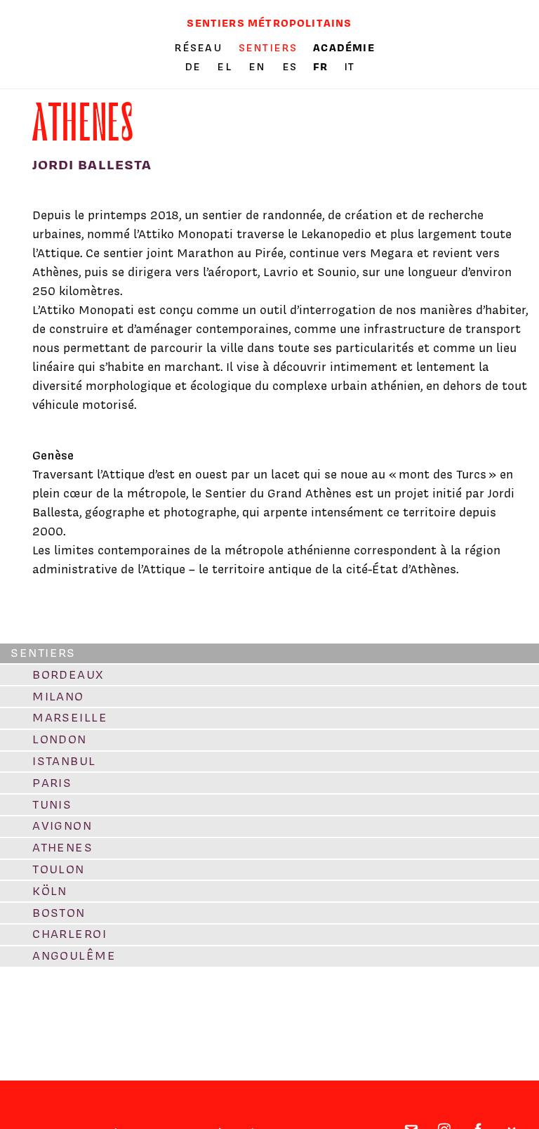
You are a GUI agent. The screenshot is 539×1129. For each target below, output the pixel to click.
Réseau (198, 48)
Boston (59, 912)
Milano (58, 696)
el (226, 67)
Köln (49, 891)
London (59, 739)
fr (322, 66)
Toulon (58, 869)
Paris (52, 782)
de (195, 67)
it (349, 67)
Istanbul (64, 761)
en (259, 67)
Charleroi (69, 933)
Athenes (62, 847)
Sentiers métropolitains (269, 22)
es (291, 67)
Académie (343, 47)
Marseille (69, 717)
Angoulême (74, 955)
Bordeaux (68, 674)
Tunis (52, 804)
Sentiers (268, 48)
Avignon (62, 825)
